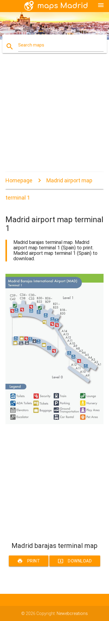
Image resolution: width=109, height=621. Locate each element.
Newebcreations (72, 613)
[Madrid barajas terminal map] (54, 422)
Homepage (18, 180)
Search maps (31, 45)
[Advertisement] (54, 117)
